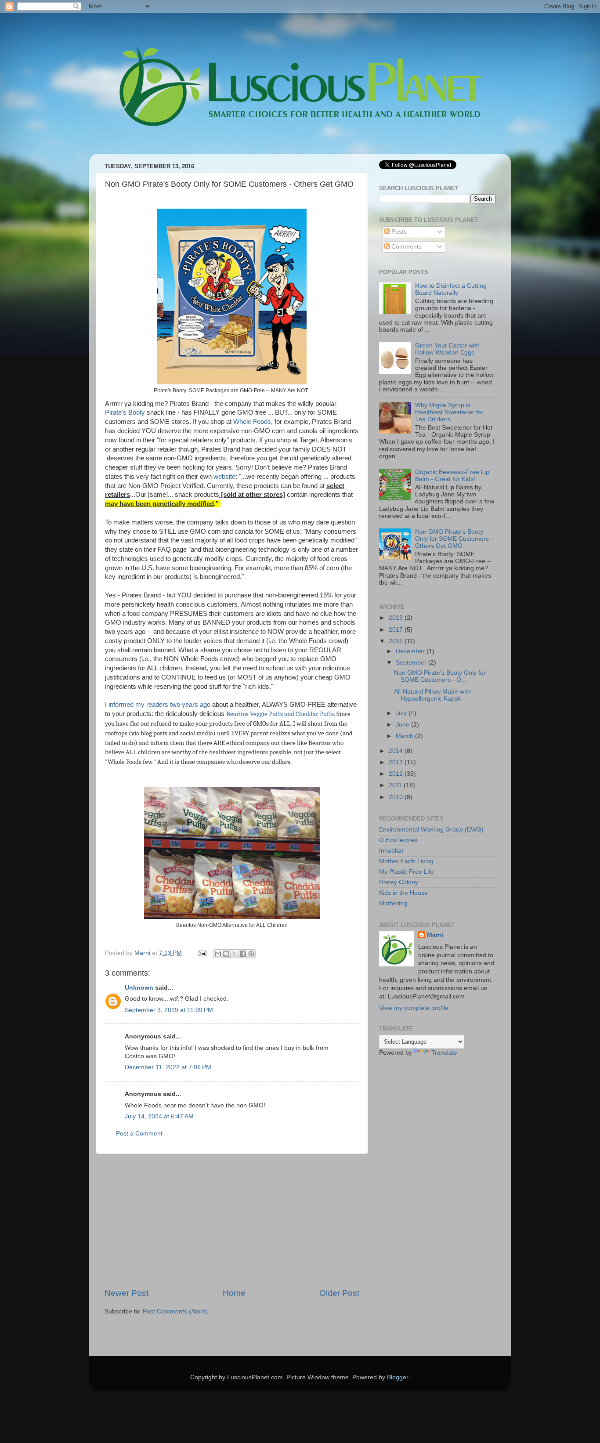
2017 (397, 629)
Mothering (393, 903)
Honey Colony (398, 882)
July (402, 713)
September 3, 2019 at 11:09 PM (169, 1010)
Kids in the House (403, 893)
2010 (397, 797)
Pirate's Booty (125, 412)
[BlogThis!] (226, 953)
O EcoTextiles (398, 840)
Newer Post (126, 1293)
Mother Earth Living (406, 861)
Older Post (339, 1293)
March (405, 736)
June (403, 724)
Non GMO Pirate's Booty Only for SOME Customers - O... (440, 676)
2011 (396, 785)
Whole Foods (252, 421)
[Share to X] (234, 953)
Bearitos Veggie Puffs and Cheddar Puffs (280, 714)
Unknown (139, 987)
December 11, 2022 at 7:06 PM (168, 1067)
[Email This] (217, 953)
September (412, 662)
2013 (397, 762)
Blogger (397, 1377)
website (224, 476)
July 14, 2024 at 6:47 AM (159, 1116)
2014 (397, 751)
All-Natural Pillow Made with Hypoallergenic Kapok (432, 695)
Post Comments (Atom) (175, 1311)
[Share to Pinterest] (251, 953)
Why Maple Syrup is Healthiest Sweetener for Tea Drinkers (449, 412)
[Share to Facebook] (243, 953)
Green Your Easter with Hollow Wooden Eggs (447, 349)
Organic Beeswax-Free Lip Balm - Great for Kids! (452, 475)
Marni (435, 935)
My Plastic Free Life (406, 871)
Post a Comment (139, 1133)
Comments (406, 246)
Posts (398, 231)
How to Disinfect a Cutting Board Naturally (451, 289)
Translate (444, 1052)
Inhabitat (391, 850)
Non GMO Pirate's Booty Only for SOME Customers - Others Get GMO (454, 538)
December (411, 651)
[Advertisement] (232, 1221)
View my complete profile (413, 1008)
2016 (397, 641)
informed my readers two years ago (159, 704)
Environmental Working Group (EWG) (431, 829)
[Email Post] (201, 953)
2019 (397, 618)
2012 (397, 773)
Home (234, 1293)
